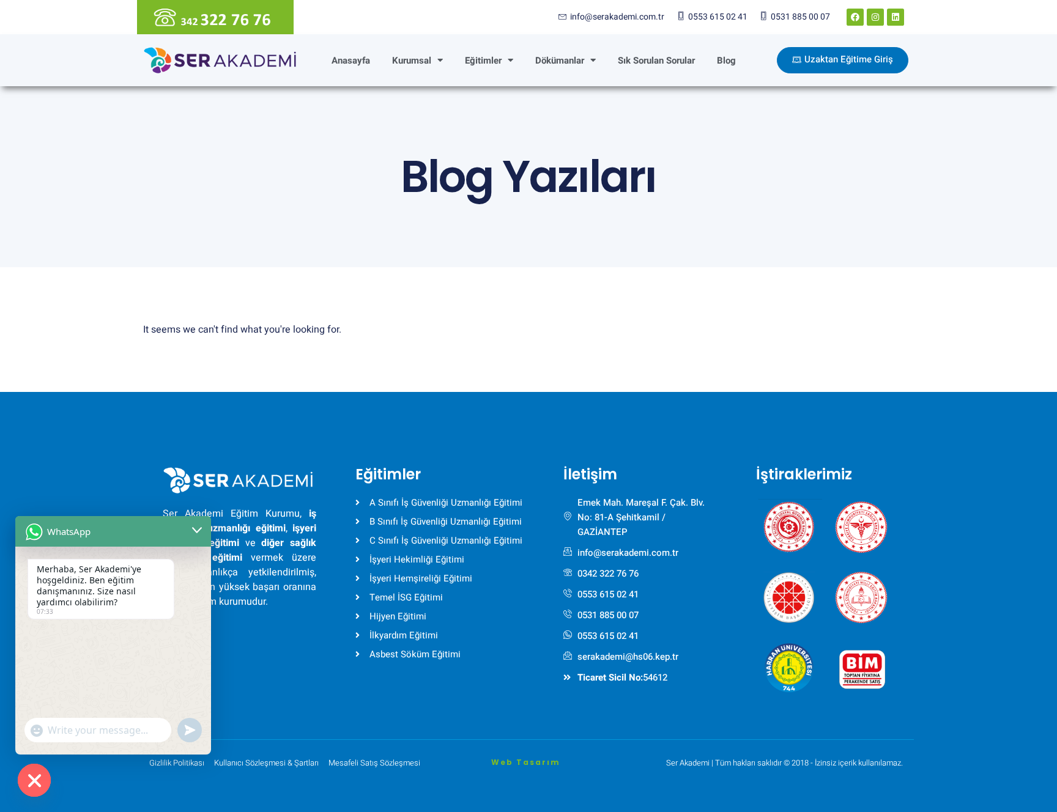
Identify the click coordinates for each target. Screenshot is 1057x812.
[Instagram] (875, 17)
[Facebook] (855, 17)
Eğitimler (483, 60)
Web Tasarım (525, 762)
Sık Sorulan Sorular (656, 60)
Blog (726, 60)
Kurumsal (411, 60)
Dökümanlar (559, 60)
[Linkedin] (895, 17)
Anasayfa (351, 60)
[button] (789, 522)
